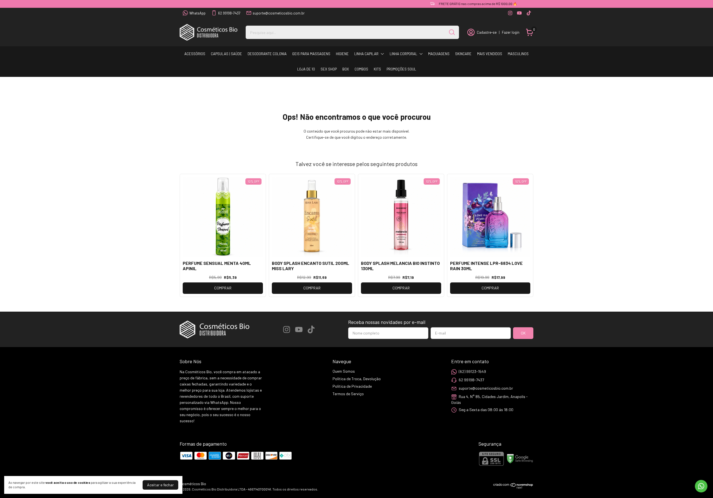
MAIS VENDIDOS (489, 54)
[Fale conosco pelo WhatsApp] (701, 486)
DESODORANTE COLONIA (267, 54)
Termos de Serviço (348, 393)
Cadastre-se (487, 32)
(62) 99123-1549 (472, 371)
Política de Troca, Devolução (357, 378)
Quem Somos (344, 371)
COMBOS (361, 69)
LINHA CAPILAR (366, 54)
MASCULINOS (518, 54)
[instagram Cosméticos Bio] (510, 13)
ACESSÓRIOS (194, 54)
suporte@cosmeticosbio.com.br (279, 13)
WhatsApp (197, 13)
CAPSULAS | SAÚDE (226, 54)
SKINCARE (463, 54)
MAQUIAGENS (439, 54)
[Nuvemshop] (513, 487)
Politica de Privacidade (352, 386)
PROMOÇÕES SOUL (401, 69)
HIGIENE (342, 54)
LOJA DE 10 (306, 69)
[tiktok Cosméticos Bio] (528, 13)
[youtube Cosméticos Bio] (519, 13)
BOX (345, 69)
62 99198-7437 (229, 13)
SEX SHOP (329, 69)
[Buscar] (451, 32)
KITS (377, 69)
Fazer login (510, 32)
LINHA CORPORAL (403, 54)
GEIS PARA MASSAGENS (311, 54)
